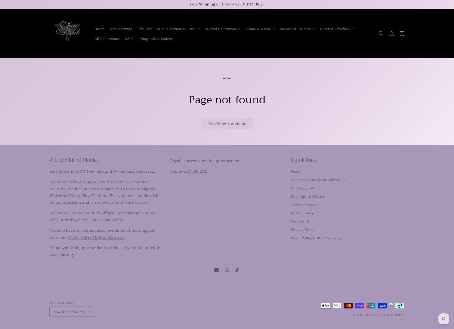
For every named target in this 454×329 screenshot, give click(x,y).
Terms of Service (305, 204)
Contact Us (300, 221)
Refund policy (302, 212)
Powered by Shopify (391, 314)
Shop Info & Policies (308, 196)
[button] (168, 29)
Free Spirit (371, 314)
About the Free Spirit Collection (318, 179)
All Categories (303, 188)
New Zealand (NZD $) (69, 311)
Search (297, 171)
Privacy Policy (302, 229)
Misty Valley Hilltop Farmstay (96, 236)
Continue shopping (227, 122)
